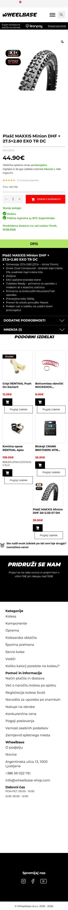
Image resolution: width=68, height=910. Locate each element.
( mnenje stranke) (28, 180)
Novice (11, 755)
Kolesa (10, 616)
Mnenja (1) (13, 329)
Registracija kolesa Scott (25, 693)
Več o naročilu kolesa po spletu (30, 686)
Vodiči (10, 659)
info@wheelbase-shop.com (27, 780)
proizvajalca (39, 165)
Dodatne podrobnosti (25, 320)
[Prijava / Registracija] (13, 3)
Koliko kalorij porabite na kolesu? (32, 666)
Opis (34, 243)
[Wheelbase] (20, 14)
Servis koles (14, 652)
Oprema (12, 631)
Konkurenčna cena (20, 714)
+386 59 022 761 (18, 773)
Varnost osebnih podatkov (26, 728)
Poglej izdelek (18, 409)
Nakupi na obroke (20, 707)
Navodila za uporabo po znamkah (32, 700)
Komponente (16, 623)
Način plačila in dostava (24, 678)
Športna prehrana (19, 645)
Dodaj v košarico (48, 199)
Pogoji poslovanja (19, 721)
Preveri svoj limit (57, 26)
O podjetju (14, 747)
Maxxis (48, 169)
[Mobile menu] (52, 14)
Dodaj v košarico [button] (7, 402)
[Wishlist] (6, 3)
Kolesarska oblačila (21, 638)
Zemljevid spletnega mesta (27, 735)
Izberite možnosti (7, 472)
